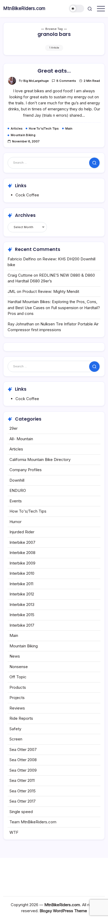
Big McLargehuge (36, 81)
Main (13, 635)
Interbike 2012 (21, 594)
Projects (17, 697)
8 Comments (66, 81)
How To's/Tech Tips (27, 511)
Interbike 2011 (21, 583)
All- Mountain (21, 438)
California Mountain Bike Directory (40, 459)
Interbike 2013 (21, 604)
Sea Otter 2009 (23, 770)
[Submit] (94, 163)
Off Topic (17, 676)
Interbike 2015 (21, 614)
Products (17, 687)
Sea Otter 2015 (22, 790)
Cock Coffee (27, 194)
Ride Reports (21, 718)
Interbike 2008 (22, 552)
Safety (15, 728)
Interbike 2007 (22, 542)
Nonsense (18, 666)
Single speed (21, 811)
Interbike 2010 (21, 573)
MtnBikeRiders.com (24, 8)
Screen (15, 739)
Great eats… (54, 70)
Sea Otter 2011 (22, 780)
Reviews (17, 708)
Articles (16, 449)
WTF (13, 832)
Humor (15, 521)
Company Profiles (25, 469)
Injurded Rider (21, 531)
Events (15, 500)
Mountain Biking (23, 645)
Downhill (16, 480)
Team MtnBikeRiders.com (32, 821)
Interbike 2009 (22, 563)
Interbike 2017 (21, 625)
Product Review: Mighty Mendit (50, 291)
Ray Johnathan (21, 323)
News (14, 656)
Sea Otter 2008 (23, 759)
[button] (76, 8)
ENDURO (17, 490)
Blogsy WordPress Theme (63, 910)
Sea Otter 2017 (22, 801)
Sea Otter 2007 (23, 749)
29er (13, 428)
